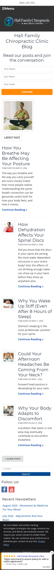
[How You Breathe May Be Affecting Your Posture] (18, 116)
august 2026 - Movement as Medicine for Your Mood (25, 507)
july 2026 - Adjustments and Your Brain (23, 518)
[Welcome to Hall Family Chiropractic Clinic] (27, 25)
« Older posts (12, 458)
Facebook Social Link (4, 489)
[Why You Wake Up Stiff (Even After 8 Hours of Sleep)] (7, 303)
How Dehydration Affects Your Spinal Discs (31, 232)
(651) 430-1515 (27, 3)
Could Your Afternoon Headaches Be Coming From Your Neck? (33, 364)
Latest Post (12, 137)
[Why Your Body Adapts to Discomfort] (7, 411)
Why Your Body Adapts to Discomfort (34, 413)
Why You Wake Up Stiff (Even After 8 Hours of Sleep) (35, 309)
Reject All (27, 552)
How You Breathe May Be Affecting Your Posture (16, 156)
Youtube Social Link (11, 489)
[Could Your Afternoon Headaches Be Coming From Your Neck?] (7, 356)
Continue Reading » (14, 210)
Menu (9, 8)
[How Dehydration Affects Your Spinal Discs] (7, 227)
